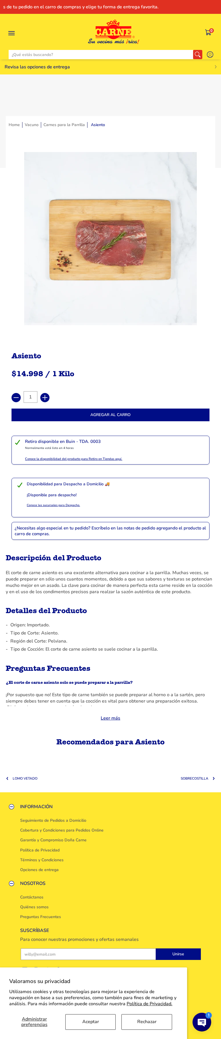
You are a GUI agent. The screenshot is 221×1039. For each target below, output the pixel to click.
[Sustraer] (16, 397)
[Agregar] (44, 397)
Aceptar (90, 1022)
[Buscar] (197, 54)
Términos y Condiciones (42, 860)
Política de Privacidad (40, 850)
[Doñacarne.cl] (113, 32)
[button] (208, 32)
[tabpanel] (110, 636)
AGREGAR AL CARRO (110, 415)
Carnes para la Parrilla (64, 125)
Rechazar (147, 1022)
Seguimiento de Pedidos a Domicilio (53, 820)
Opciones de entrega (39, 870)
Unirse (178, 954)
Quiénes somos (34, 907)
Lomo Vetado (25, 778)
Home (14, 125)
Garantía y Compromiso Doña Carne (53, 840)
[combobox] (101, 54)
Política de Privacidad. (149, 1004)
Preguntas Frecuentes (40, 917)
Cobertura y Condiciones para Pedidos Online (62, 830)
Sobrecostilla (194, 778)
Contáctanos (31, 897)
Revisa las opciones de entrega (37, 67)
